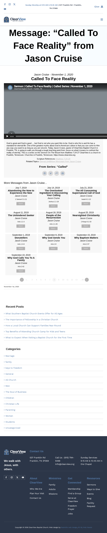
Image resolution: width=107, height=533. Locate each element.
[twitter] (14, 4)
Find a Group (74, 493)
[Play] (7, 136)
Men (7, 386)
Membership (74, 489)
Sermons (91, 484)
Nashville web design (69, 527)
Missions (53, 494)
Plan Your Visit (37, 493)
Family (52, 484)
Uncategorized (12, 428)
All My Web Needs (85, 527)
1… (27, 280)
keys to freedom (13, 368)
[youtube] (5, 9)
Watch (21, 204)
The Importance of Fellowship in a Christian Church (31, 319)
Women (9, 416)
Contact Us (35, 498)
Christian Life (12, 404)
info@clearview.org (64, 464)
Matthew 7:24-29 (63, 159)
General (9, 374)
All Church (10, 380)
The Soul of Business (15, 392)
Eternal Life (44, 161)
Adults (52, 489)
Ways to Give (93, 489)
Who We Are (36, 489)
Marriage (9, 356)
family (8, 362)
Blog (89, 498)
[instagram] (10, 4)
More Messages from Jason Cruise (66, 161)
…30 (82, 280)
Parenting (10, 410)
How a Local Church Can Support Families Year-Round (33, 325)
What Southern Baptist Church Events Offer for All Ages (33, 313)
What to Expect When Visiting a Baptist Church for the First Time (38, 337)
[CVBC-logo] (15, 17)
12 (72, 280)
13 (76, 280)
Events (90, 494)
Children (9, 398)
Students (10, 422)
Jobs (70, 513)
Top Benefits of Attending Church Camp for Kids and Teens (35, 331)
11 (68, 280)
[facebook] (5, 4)
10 (63, 280)
